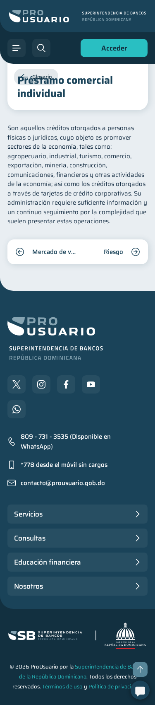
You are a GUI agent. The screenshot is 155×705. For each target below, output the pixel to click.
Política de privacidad (114, 686)
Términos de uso (62, 686)
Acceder (112, 50)
